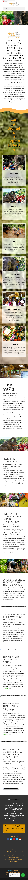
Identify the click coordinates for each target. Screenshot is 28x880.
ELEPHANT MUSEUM (13, 872)
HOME (10, 870)
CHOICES (5, 734)
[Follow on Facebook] (8, 839)
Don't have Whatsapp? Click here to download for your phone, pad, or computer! (14, 828)
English (6, 1)
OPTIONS (5, 688)
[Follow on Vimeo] (17, 839)
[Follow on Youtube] (20, 839)
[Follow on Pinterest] (14, 839)
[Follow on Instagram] (11, 839)
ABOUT (16, 870)
